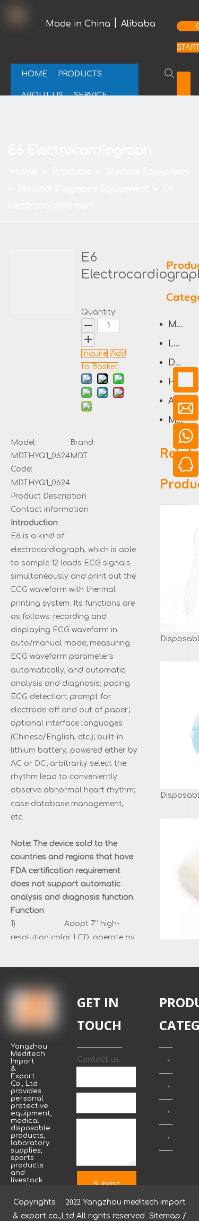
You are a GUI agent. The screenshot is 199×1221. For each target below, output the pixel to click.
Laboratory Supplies (178, 343)
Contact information (50, 509)
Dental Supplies (178, 363)
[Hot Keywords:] (169, 73)
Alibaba (138, 24)
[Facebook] (184, 80)
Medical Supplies (178, 324)
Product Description (48, 496)
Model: (24, 443)
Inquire (94, 353)
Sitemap (164, 1216)
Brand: (82, 443)
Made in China (78, 24)
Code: (21, 469)
